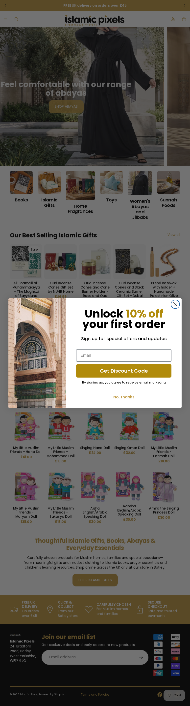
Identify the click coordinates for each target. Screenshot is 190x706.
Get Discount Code (124, 370)
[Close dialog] (175, 304)
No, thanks (124, 397)
